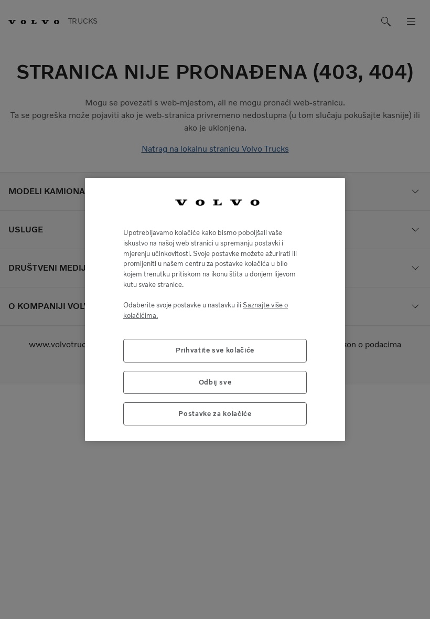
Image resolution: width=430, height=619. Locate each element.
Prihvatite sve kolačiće (215, 350)
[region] (215, 310)
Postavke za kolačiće (214, 414)
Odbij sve (215, 382)
